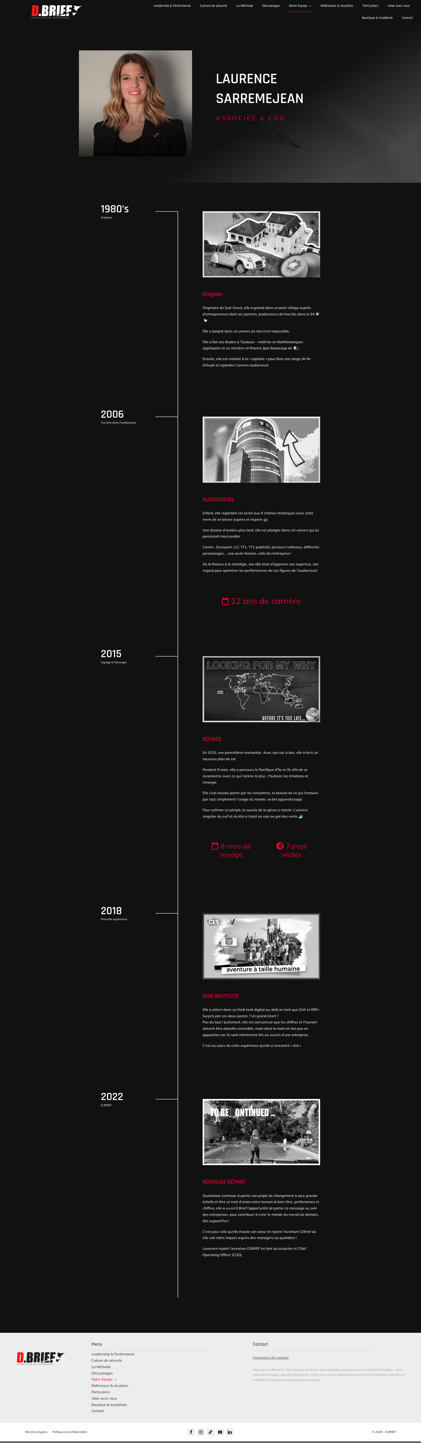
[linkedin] (230, 1432)
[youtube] (220, 1432)
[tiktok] (210, 1432)
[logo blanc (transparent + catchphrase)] (56, 7)
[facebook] (191, 1432)
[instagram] (201, 1432)
